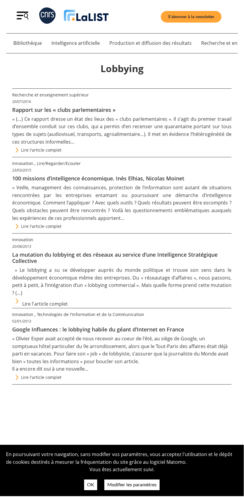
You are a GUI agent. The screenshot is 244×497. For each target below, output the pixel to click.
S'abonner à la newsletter (191, 17)
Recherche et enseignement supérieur (50, 95)
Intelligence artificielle (75, 43)
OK (90, 484)
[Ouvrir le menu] (23, 18)
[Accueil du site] (86, 16)
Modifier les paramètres (132, 484)
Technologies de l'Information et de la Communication (90, 314)
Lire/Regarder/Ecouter (59, 163)
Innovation (22, 163)
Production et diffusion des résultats (150, 43)
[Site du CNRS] (47, 16)
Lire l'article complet (41, 150)
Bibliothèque (27, 43)
